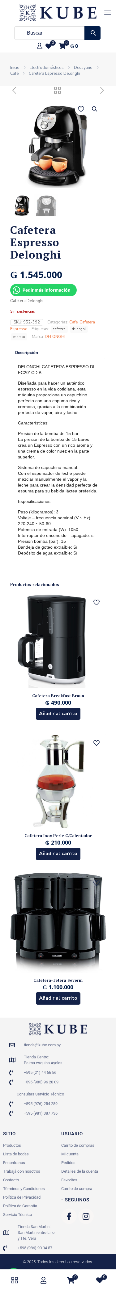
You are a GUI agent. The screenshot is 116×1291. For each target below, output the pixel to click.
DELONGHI (55, 337)
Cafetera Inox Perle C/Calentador (58, 835)
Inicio (14, 67)
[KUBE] (58, 12)
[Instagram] (86, 1216)
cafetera (59, 329)
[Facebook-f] (69, 1216)
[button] (95, 109)
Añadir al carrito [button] (58, 713)
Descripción (26, 352)
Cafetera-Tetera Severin (58, 980)
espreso (19, 336)
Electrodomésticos (47, 67)
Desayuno (83, 67)
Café (14, 73)
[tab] (58, 353)
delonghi (79, 329)
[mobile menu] (107, 12)
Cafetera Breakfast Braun (58, 695)
